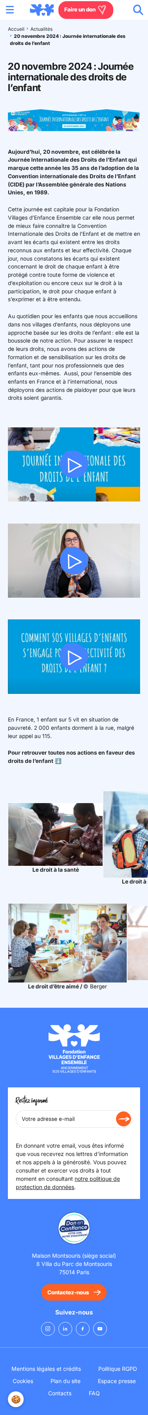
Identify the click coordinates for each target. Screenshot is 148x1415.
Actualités (41, 29)
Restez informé (32, 1100)
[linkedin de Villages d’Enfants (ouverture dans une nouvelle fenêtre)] (65, 1329)
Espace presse (117, 1381)
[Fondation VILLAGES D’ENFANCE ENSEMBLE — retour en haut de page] (42, 10)
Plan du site (66, 1381)
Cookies (23, 1381)
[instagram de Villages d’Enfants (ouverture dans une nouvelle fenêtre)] (48, 1329)
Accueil (16, 29)
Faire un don (80, 9)
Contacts (59, 1393)
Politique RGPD (117, 1368)
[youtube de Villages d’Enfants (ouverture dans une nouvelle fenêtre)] (100, 1329)
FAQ (94, 1393)
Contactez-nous (68, 1292)
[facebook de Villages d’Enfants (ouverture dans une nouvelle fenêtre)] (83, 1329)
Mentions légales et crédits (46, 1368)
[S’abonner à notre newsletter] (123, 1118)
